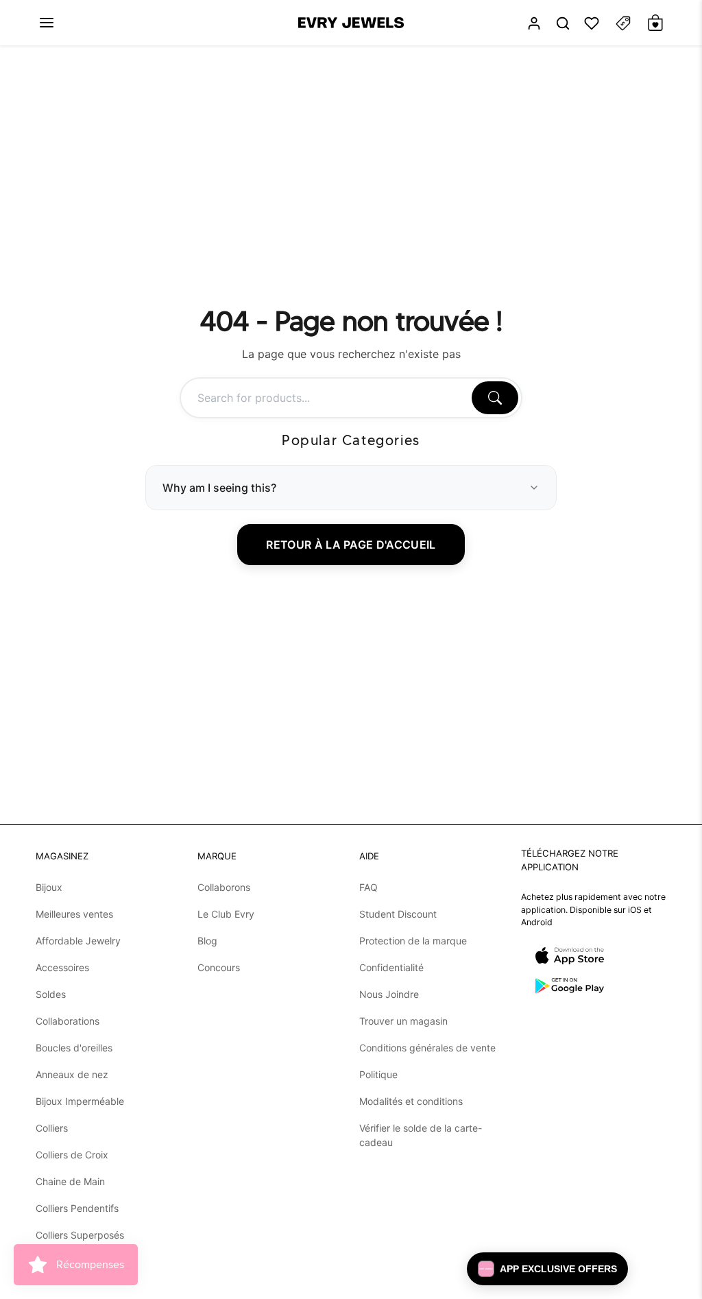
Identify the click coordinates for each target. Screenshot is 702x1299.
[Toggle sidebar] (623, 23)
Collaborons (223, 887)
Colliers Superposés (80, 1235)
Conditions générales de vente (427, 1047)
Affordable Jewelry (78, 940)
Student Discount (398, 914)
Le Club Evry (225, 914)
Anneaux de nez (72, 1074)
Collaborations (67, 1021)
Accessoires (62, 967)
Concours (218, 967)
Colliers (52, 1128)
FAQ (368, 887)
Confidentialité (391, 967)
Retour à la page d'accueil (350, 544)
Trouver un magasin (403, 1021)
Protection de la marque (413, 940)
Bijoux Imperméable (80, 1101)
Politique (378, 1074)
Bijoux (49, 887)
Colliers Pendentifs (77, 1208)
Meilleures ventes (74, 914)
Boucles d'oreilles (74, 1047)
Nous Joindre (389, 994)
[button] (46, 23)
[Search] (495, 397)
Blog (207, 940)
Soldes (51, 994)
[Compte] (534, 23)
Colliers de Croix (72, 1154)
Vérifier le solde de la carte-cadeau (420, 1135)
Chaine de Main (70, 1181)
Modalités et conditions (411, 1101)
